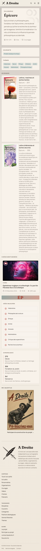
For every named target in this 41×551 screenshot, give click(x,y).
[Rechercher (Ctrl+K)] (31, 3)
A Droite (25, 447)
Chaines (4, 494)
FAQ (3, 548)
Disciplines (5, 506)
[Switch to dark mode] (34, 3)
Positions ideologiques (9, 515)
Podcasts (5, 497)
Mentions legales (10, 548)
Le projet (4, 529)
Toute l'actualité (7, 477)
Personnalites (6, 482)
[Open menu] (38, 3)
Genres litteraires (7, 517)
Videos (4, 491)
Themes (4, 520)
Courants (5, 509)
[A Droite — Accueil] (9, 453)
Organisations (6, 485)
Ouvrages (5, 488)
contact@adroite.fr (8, 535)
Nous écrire (5, 538)
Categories (5, 512)
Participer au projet (8, 532)
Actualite (4, 479)
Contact (18, 548)
